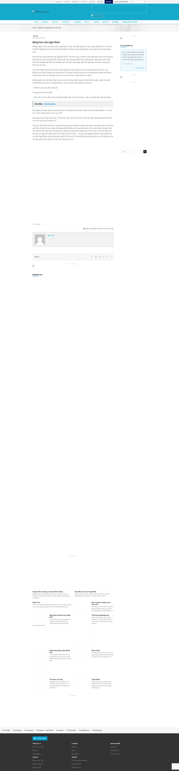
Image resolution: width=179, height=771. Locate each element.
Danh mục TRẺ (38, 747)
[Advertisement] (73, 571)
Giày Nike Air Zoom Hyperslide (85, 592)
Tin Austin (60, 730)
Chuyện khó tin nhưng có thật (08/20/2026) (48, 592)
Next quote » (140, 68)
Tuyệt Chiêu (96, 679)
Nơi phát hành (38, 764)
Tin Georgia (17, 730)
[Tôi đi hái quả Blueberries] (82, 630)
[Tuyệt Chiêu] (82, 683)
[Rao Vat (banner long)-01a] (118, 9)
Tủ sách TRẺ (76, 764)
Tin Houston (28, 730)
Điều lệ (35, 750)
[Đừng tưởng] (82, 654)
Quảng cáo (115, 750)
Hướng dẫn (37, 754)
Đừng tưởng (96, 650)
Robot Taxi (36, 602)
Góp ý (74, 750)
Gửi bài (74, 747)
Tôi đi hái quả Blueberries (100, 615)
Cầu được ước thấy (56, 679)
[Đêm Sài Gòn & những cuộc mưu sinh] (82, 606)
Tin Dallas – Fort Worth (44, 730)
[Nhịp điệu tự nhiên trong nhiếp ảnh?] (40, 618)
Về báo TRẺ (37, 768)
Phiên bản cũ (76, 768)
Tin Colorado (71, 730)
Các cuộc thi (115, 754)
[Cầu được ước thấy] (40, 684)
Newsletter (75, 754)
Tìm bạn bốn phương (79, 760)
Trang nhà (41, 738)
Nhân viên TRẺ (38, 760)
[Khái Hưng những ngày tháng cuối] (40, 662)
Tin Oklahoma (84, 730)
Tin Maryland (97, 730)
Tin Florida (6, 730)
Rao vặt (113, 747)
